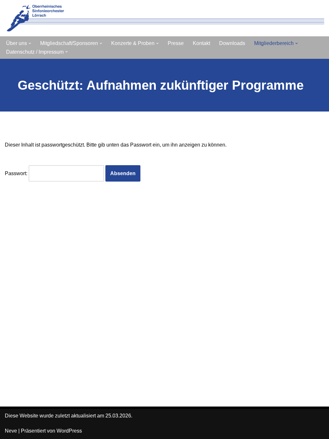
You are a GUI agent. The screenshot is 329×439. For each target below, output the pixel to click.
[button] (30, 43)
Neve (11, 431)
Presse (176, 43)
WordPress (69, 431)
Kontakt (201, 43)
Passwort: (17, 173)
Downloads (232, 43)
